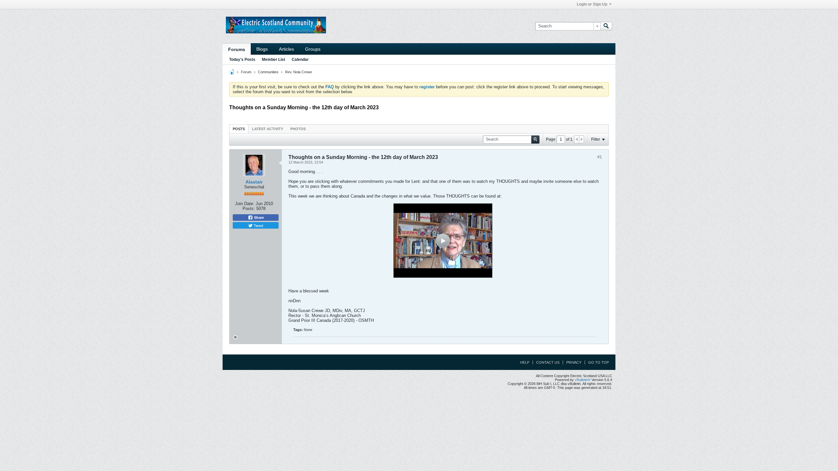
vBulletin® (583, 380)
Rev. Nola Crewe (298, 72)
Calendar (300, 59)
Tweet (258, 225)
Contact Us (547, 362)
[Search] (606, 26)
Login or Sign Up (592, 4)
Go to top (598, 362)
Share (258, 217)
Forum (246, 72)
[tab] (238, 128)
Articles (286, 49)
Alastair (254, 181)
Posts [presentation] (239, 129)
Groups (312, 49)
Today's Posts (242, 59)
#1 (599, 157)
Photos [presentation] (298, 129)
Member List (273, 59)
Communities (268, 72)
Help (524, 362)
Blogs (262, 49)
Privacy (573, 362)
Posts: (249, 208)
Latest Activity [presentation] (267, 129)
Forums (236, 49)
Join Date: (244, 203)
